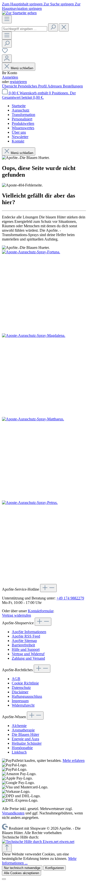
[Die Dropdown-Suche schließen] (64, 27)
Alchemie (19, 726)
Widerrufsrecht (23, 705)
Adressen (55, 86)
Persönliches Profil (32, 86)
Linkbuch (19, 752)
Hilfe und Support (26, 649)
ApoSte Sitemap (24, 641)
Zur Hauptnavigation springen (41, 6)
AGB (16, 679)
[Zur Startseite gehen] (19, 13)
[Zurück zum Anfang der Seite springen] (7, 848)
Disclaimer (20, 692)
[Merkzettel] (5, 52)
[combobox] (24, 28)
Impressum (20, 701)
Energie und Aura (25, 739)
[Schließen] (4, 879)
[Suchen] (53, 27)
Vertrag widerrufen (16, 615)
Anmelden (10, 77)
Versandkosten (13, 813)
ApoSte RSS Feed (26, 636)
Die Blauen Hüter (25, 734)
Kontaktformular (40, 611)
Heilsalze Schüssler (27, 743)
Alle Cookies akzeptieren (21, 873)
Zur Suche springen (59, 4)
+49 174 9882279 (70, 598)
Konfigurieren (54, 868)
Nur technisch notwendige (22, 868)
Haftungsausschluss (27, 696)
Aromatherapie (23, 730)
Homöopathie (22, 748)
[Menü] (7, 19)
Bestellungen (73, 86)
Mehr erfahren (74, 760)
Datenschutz (21, 687)
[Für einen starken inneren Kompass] (44, 291)
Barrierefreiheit (23, 645)
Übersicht (10, 86)
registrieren (18, 82)
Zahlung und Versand (28, 658)
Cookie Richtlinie (25, 683)
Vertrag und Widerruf (28, 654)
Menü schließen (22, 68)
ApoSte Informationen (29, 632)
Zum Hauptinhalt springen (23, 4)
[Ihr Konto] (7, 59)
